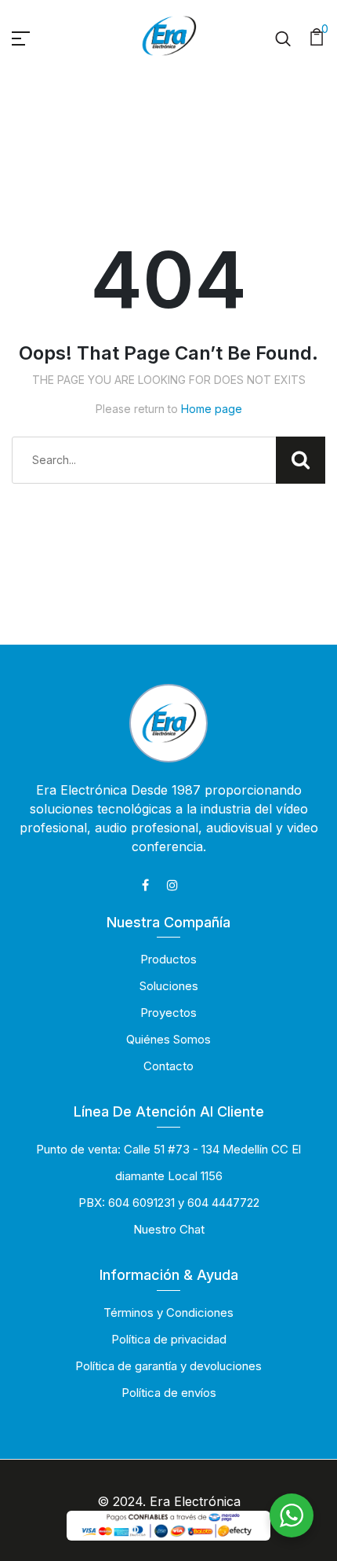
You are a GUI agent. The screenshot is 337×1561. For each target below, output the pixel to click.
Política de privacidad (168, 1339)
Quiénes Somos (168, 1039)
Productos (168, 959)
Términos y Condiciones (168, 1312)
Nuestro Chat (169, 1229)
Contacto (168, 1065)
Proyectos (168, 1012)
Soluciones (169, 985)
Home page (211, 408)
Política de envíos (168, 1392)
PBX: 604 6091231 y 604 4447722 (168, 1202)
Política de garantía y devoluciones (168, 1365)
